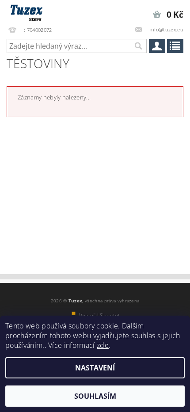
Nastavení (95, 368)
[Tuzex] (25, 11)
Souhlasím (95, 396)
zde (103, 345)
